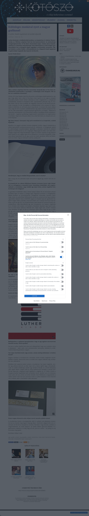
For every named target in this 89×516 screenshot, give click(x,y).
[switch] (62, 242)
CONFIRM (34, 295)
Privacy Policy (52, 300)
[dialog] (44, 258)
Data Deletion (37, 300)
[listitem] (44, 239)
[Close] (68, 215)
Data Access (44, 300)
